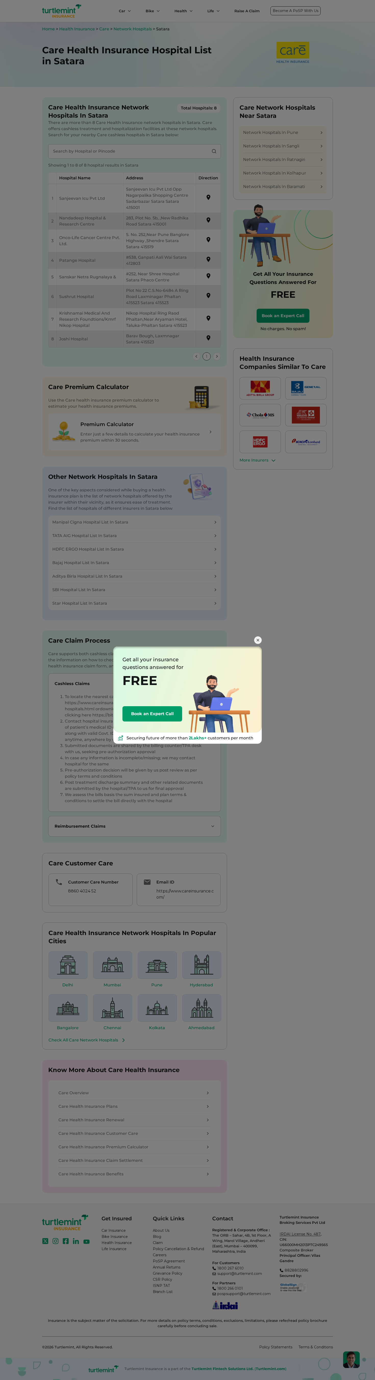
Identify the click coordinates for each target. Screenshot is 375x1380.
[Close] (258, 640)
